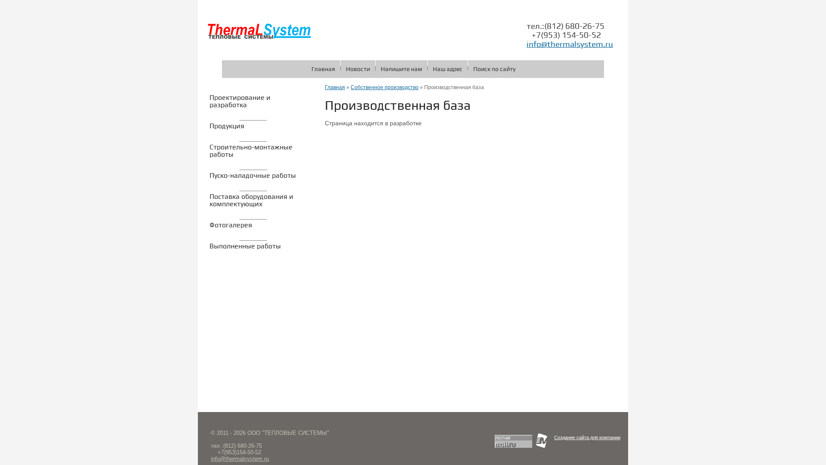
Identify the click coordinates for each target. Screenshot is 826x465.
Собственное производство (385, 87)
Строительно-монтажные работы (251, 151)
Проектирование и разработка (240, 101)
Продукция (227, 126)
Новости (358, 69)
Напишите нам (401, 69)
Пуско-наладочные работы (253, 176)
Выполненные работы (245, 246)
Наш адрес (447, 69)
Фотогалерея (231, 225)
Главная (323, 69)
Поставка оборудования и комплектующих (251, 200)
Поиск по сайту (494, 69)
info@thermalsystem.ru (570, 44)
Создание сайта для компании (587, 437)
